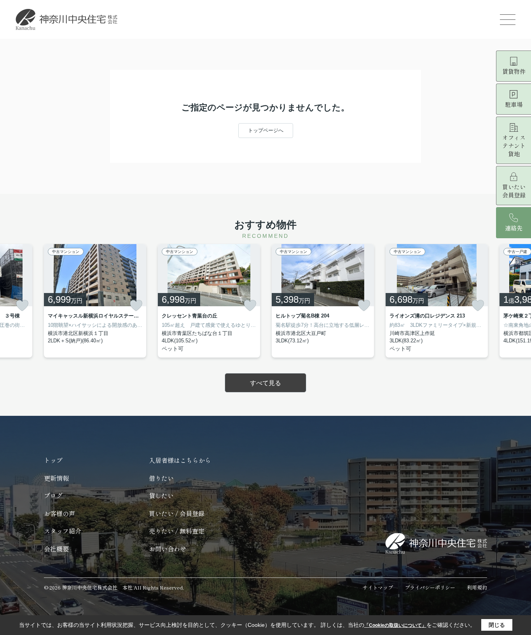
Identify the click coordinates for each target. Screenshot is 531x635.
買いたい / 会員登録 (176, 513)
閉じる (497, 625)
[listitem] (95, 301)
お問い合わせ (167, 548)
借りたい (161, 478)
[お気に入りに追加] (22, 305)
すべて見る (265, 383)
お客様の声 (59, 513)
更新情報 (56, 478)
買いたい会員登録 (514, 191)
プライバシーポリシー (430, 587)
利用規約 (477, 587)
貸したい (161, 495)
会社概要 (56, 548)
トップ (53, 460)
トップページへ (265, 130)
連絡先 (513, 228)
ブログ (53, 495)
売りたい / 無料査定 (176, 531)
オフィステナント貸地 (514, 145)
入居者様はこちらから (180, 460)
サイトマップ (378, 587)
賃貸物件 (514, 71)
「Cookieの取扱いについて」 (395, 625)
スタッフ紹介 (62, 531)
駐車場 (513, 104)
